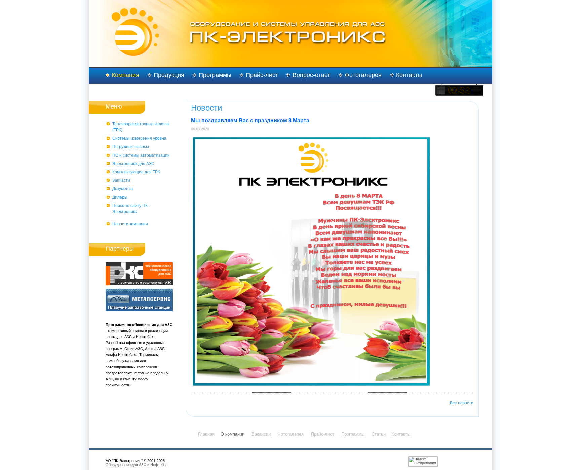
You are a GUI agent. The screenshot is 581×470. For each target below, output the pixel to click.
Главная (206, 434)
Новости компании (130, 224)
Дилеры (119, 197)
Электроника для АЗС (133, 163)
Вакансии (261, 434)
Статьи (379, 434)
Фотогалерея (363, 75)
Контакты (409, 75)
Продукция (169, 75)
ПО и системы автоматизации (141, 155)
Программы (215, 75)
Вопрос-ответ (311, 75)
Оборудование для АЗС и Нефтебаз (136, 465)
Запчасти (121, 180)
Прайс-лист (262, 75)
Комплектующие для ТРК (136, 172)
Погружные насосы (130, 146)
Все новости (461, 403)
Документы (122, 188)
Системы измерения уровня (139, 138)
